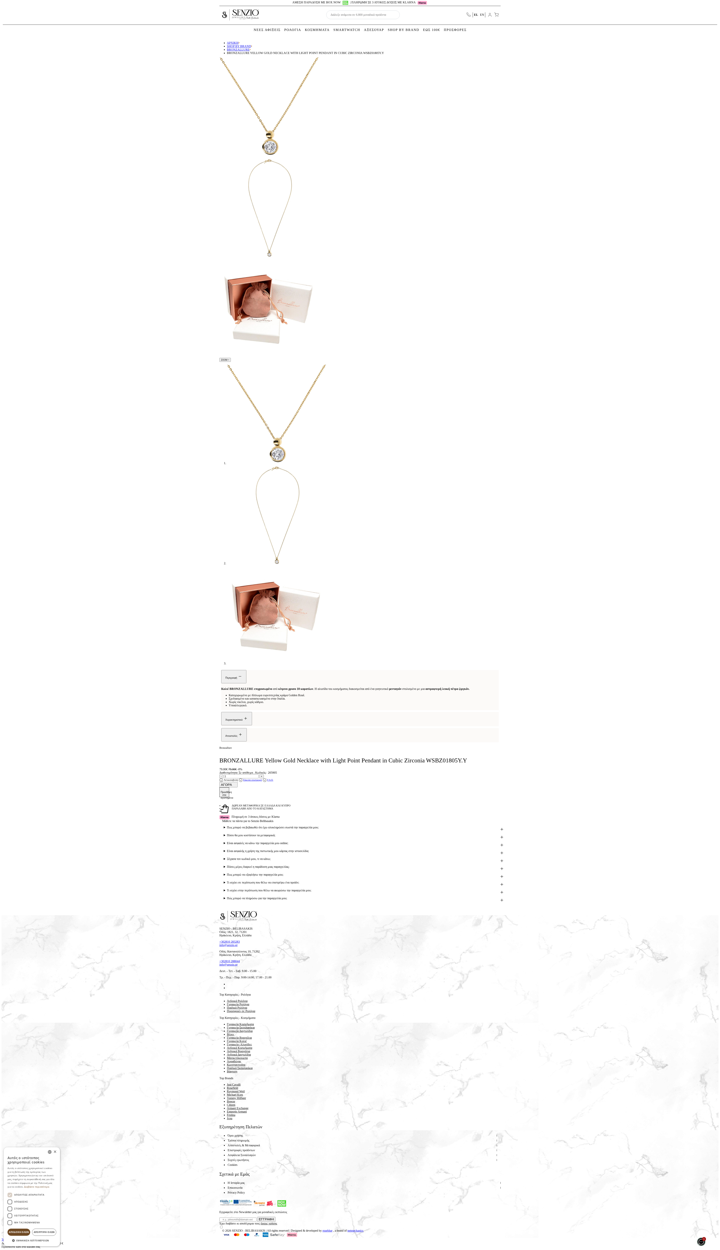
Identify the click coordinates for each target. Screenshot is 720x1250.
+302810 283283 (229, 941)
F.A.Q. (270, 780)
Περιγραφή (231, 677)
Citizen (231, 1104)
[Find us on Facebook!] (228, 984)
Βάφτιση (232, 1071)
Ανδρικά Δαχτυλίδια (239, 1054)
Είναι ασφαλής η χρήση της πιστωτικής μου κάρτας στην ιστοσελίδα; (268, 851)
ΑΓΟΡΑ (227, 785)
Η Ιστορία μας (236, 1182)
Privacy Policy (236, 1192)
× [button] (54, 1151)
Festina (231, 1115)
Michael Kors (235, 1094)
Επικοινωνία (235, 1187)
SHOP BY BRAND (403, 30)
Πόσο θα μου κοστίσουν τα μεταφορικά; (251, 835)
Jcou (229, 1118)
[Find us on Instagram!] (228, 987)
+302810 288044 (229, 961)
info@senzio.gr (228, 945)
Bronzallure (238, 49)
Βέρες (230, 1034)
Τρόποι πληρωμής (238, 1140)
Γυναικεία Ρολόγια (238, 1004)
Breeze (231, 1101)
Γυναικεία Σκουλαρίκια (241, 1027)
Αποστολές (231, 735)
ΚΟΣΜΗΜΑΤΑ (317, 30)
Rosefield (232, 1088)
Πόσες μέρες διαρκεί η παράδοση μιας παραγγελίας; (258, 866)
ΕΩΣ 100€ (431, 30)
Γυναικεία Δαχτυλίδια (240, 1031)
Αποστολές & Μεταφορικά (244, 1145)
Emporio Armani (237, 1111)
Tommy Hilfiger (236, 1098)
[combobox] (50, 1152)
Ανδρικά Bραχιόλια (238, 1051)
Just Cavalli (234, 1084)
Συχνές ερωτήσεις (238, 1160)
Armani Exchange (237, 1108)
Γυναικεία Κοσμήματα (240, 1024)
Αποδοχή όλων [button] (19, 1232)
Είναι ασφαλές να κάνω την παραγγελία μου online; (257, 843)
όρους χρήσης (269, 1223)
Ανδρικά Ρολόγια (237, 1001)
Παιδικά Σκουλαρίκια (240, 1068)
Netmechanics (355, 1230)
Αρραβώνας (234, 1061)
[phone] (469, 15)
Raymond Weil (236, 1091)
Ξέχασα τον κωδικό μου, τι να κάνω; (249, 858)
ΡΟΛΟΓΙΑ (292, 30)
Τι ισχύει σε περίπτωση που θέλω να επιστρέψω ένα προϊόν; (263, 882)
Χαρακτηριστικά (234, 719)
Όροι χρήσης (235, 1135)
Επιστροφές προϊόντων (241, 1150)
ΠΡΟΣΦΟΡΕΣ (455, 30)
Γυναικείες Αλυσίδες (239, 1044)
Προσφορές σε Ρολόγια (241, 1011)
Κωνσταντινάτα (236, 1064)
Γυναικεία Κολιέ (237, 1041)
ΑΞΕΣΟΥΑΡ (374, 30)
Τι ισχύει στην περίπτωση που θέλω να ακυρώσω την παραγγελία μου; (269, 890)
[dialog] (32, 1196)
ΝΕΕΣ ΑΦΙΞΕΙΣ (267, 30)
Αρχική (232, 42)
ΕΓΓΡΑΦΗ (266, 1219)
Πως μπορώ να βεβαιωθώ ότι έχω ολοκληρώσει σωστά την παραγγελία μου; (273, 827)
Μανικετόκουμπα (237, 1058)
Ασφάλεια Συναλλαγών (242, 1155)
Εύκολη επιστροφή (252, 780)
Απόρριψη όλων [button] (44, 1232)
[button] (32, 1240)
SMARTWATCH (346, 30)
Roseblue (327, 1230)
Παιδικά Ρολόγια (237, 1007)
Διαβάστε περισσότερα (36, 1186)
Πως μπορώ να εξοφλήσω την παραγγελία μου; (255, 874)
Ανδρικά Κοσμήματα (239, 1047)
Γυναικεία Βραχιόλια (239, 1037)
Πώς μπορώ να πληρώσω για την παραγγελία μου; (257, 898)
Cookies (232, 1164)
